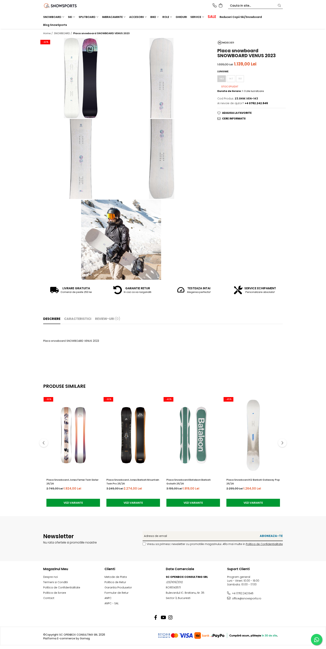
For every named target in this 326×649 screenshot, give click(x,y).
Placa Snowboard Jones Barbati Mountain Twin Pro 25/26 (132, 481)
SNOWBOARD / (63, 33)
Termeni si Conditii (55, 582)
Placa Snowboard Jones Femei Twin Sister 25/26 (72, 481)
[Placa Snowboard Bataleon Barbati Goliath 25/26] (193, 435)
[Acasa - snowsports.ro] (65, 5)
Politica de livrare (54, 593)
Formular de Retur (116, 593)
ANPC (108, 598)
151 (240, 78)
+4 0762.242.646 (242, 593)
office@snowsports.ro (246, 598)
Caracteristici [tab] (77, 318)
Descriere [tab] (51, 318)
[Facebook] (155, 617)
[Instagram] (170, 617)
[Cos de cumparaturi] (220, 5)
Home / (48, 33)
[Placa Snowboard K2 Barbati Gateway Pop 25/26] (253, 435)
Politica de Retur (115, 582)
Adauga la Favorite (237, 113)
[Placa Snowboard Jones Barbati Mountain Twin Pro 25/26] (133, 435)
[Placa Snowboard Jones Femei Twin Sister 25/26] (73, 435)
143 (221, 78)
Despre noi (50, 577)
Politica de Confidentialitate (264, 544)
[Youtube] (163, 617)
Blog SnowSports (55, 25)
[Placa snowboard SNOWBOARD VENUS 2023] (81, 78)
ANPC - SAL (112, 603)
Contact (48, 598)
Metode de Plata (116, 577)
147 (231, 78)
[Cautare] (279, 6)
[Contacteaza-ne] (215, 5)
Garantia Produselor (118, 587)
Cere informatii (233, 119)
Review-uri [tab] (107, 318)
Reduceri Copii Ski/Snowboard (241, 17)
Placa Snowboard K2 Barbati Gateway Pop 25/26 (253, 481)
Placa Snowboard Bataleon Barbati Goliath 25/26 (188, 481)
